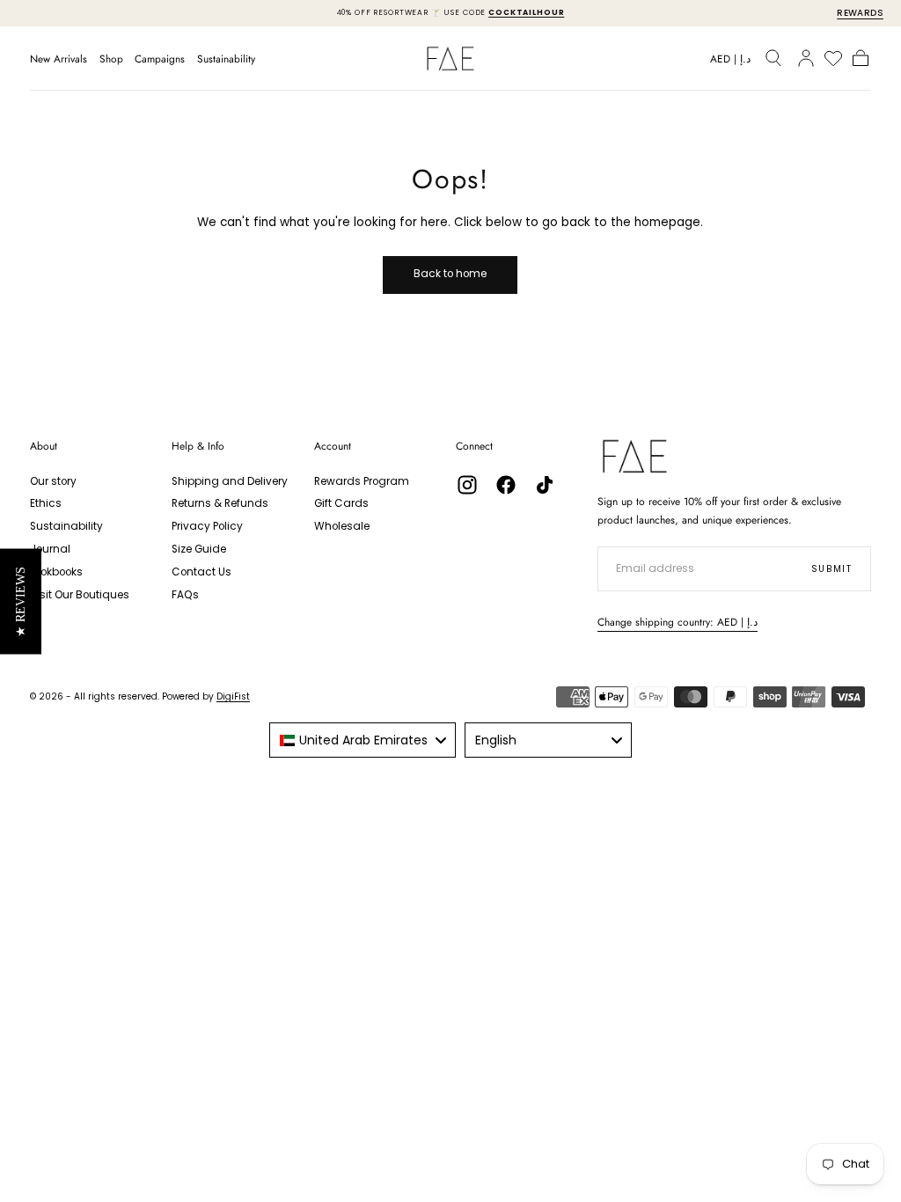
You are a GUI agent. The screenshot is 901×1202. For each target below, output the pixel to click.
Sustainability (226, 59)
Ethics (46, 503)
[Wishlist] (833, 58)
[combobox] (362, 740)
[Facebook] (506, 484)
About (43, 446)
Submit (832, 568)
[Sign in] (806, 58)
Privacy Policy (207, 526)
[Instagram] (467, 484)
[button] (730, 61)
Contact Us (201, 572)
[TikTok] (544, 484)
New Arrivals (58, 59)
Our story (53, 481)
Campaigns (160, 59)
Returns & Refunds (220, 503)
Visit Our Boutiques (79, 595)
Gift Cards (341, 503)
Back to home (450, 274)
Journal (50, 549)
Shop (111, 59)
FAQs (185, 595)
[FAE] (634, 456)
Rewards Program (361, 481)
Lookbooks (56, 572)
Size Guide (199, 549)
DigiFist (233, 696)
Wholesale (342, 526)
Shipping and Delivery (230, 481)
